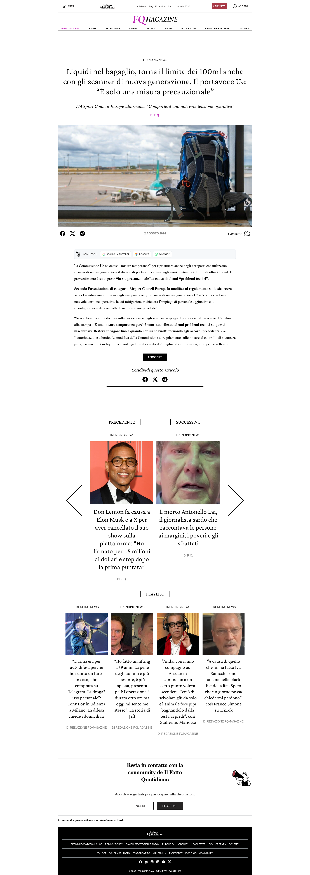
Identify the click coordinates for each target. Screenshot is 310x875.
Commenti (235, 233)
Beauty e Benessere (217, 28)
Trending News (70, 28)
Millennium (160, 6)
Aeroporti (155, 357)
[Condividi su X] (72, 233)
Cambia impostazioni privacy (142, 844)
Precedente (122, 422)
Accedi (140, 806)
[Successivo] (236, 500)
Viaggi (168, 28)
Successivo (188, 422)
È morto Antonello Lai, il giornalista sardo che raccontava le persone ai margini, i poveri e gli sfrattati (188, 527)
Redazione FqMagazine (88, 727)
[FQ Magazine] (155, 19)
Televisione (113, 28)
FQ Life (93, 28)
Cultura (244, 28)
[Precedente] (74, 500)
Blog (151, 6)
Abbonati (219, 6)
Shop (170, 6)
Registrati (170, 806)
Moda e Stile (188, 28)
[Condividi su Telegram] (82, 233)
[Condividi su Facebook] (62, 233)
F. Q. (157, 115)
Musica (151, 28)
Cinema (133, 28)
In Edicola (141, 6)
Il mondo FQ (181, 6)
